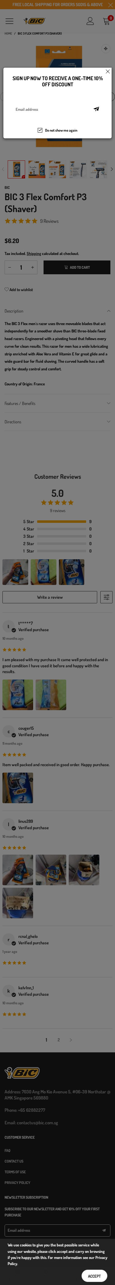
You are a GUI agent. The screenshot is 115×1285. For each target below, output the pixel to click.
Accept (94, 1276)
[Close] (108, 71)
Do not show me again (61, 130)
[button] (96, 109)
